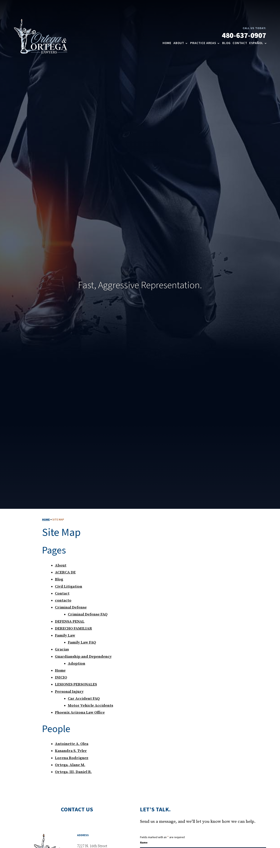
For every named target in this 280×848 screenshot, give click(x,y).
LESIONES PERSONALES (76, 684)
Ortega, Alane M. (70, 765)
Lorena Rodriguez (71, 758)
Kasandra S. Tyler (71, 750)
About (60, 565)
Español (256, 43)
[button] (259, 836)
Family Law (65, 635)
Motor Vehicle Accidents (90, 705)
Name (144, 843)
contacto (63, 600)
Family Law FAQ (82, 642)
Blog (226, 43)
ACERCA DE (65, 572)
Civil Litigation (68, 586)
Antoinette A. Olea (71, 743)
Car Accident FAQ (84, 698)
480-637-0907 (244, 36)
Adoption (76, 663)
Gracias (62, 649)
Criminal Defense (71, 607)
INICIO (61, 677)
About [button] (178, 43)
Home (167, 43)
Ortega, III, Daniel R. (73, 772)
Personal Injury (69, 691)
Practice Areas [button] (203, 43)
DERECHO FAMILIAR (73, 628)
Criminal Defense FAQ (87, 614)
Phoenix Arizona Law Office (80, 712)
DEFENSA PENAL (69, 621)
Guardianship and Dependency (83, 656)
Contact (240, 43)
